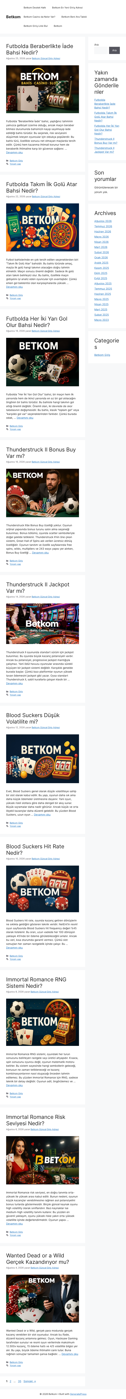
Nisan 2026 (101, 241)
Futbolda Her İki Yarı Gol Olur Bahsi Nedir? (36, 321)
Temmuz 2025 (103, 288)
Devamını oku (14, 152)
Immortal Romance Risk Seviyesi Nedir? (35, 1120)
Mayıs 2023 (101, 319)
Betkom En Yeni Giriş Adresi (67, 7)
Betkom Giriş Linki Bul (36, 25)
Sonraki (30, 1381)
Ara (96, 44)
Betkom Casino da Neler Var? (39, 16)
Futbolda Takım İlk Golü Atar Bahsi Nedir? (105, 116)
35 (20, 1381)
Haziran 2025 (102, 293)
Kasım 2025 (101, 267)
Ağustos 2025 (103, 283)
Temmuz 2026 (103, 226)
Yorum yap (15, 164)
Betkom (13, 17)
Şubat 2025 (101, 314)
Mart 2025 (100, 309)
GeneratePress (78, 1394)
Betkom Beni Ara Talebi (74, 16)
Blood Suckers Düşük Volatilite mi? (33, 718)
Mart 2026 (100, 247)
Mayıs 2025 (101, 299)
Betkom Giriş (16, 160)
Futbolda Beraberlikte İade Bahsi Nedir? (104, 103)
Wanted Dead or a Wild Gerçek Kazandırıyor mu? (37, 1258)
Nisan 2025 (101, 304)
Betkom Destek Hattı (35, 7)
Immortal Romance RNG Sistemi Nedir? (36, 982)
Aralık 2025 (101, 262)
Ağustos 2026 (103, 221)
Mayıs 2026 (101, 236)
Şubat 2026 (101, 252)
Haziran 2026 (102, 231)
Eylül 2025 (100, 278)
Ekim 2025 (100, 273)
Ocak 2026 (101, 257)
